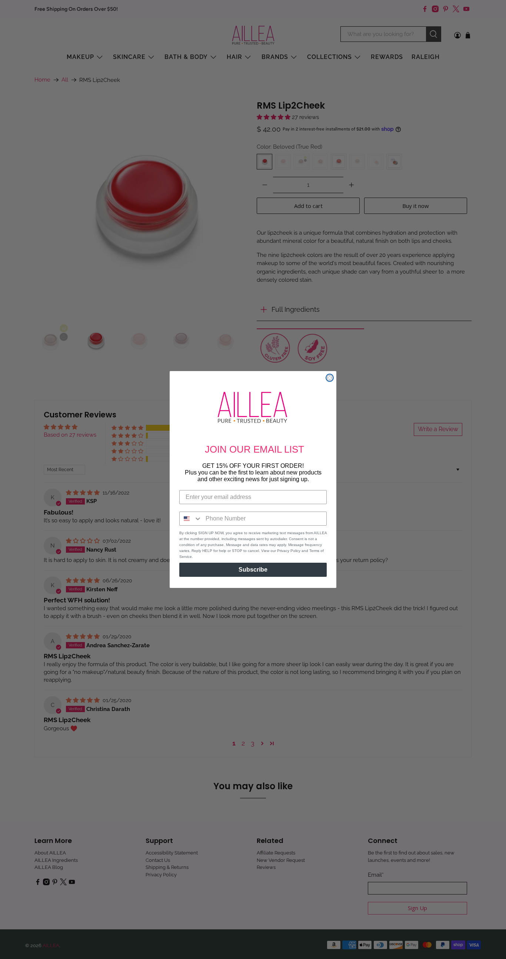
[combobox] (191, 518)
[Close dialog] (329, 377)
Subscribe (253, 569)
